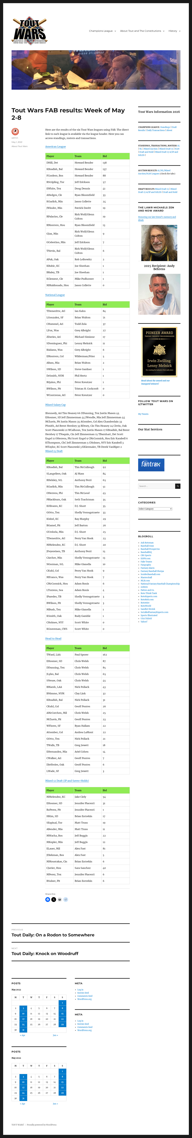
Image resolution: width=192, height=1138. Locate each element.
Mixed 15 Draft (54, 451)
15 (62, 1013)
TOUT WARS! (18, 1125)
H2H (177, 149)
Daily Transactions (156, 130)
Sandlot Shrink (148, 609)
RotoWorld (146, 606)
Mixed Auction (151, 149)
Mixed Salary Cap (55, 404)
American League (55, 146)
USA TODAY (146, 618)
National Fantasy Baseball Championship (160, 584)
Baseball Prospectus (150, 549)
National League (55, 294)
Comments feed (84, 996)
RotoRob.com (147, 599)
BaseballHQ (146, 552)
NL (140, 149)
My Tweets (143, 414)
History (173, 30)
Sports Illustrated (149, 615)
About (169, 130)
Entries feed (83, 993)
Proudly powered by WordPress (42, 1125)
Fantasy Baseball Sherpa (152, 571)
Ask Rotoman (147, 542)
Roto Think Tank (149, 593)
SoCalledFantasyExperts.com (154, 612)
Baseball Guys (147, 546)
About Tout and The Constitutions (140, 30)
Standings (165, 127)
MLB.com (145, 580)
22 (62, 1019)
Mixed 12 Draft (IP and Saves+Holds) (67, 780)
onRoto (144, 587)
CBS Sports (146, 555)
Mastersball (146, 577)
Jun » (55, 1035)
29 (62, 1024)
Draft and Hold (146, 152)
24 (23, 1024)
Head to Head (53, 638)
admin (15, 138)
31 (23, 1030)
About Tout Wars (19, 146)
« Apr (22, 1035)
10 (23, 1013)
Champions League (101, 30)
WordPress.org (84, 999)
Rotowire (145, 602)
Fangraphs (146, 565)
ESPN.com (145, 558)
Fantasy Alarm (147, 568)
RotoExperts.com (149, 596)
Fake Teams (146, 561)
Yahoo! (144, 621)
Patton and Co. (147, 590)
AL (178, 145)
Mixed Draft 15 (166, 149)
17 (23, 1019)
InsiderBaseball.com (150, 574)
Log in (80, 989)
